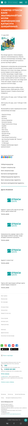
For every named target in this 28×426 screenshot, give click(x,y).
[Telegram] (11, 157)
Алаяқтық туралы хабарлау (7, 382)
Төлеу (2, 397)
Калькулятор (4, 310)
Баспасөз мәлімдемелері (9, 174)
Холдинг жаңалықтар (8, 167)
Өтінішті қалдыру (12, 2)
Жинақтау (3, 394)
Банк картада (8, 355)
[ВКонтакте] (2, 157)
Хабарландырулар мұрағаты (10, 177)
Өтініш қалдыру (5, 373)
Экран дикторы (5, 324)
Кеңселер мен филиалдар (7, 335)
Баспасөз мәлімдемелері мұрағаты (12, 183)
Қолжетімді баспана (20, 394)
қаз (21, 2)
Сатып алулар (4, 318)
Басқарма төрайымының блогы (14, 397)
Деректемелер (5, 332)
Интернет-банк (5, 307)
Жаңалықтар (4, 299)
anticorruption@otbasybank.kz (13, 414)
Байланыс (3, 329)
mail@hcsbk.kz (4, 376)
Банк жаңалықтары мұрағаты (11, 180)
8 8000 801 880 (9, 369)
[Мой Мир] (5, 157)
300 (5, 365)
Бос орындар (4, 302)
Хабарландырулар (7, 164)
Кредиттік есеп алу (6, 313)
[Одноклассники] (4, 157)
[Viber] (7, 157)
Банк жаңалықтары (7, 170)
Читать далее (5, 214)
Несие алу (10, 394)
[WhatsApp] (9, 157)
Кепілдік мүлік (4, 321)
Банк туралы (4, 295)
